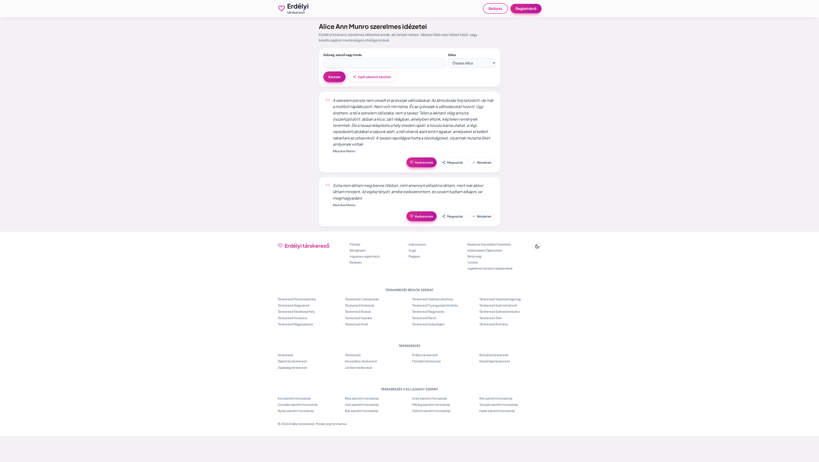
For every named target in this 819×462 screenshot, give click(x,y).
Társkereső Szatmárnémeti (498, 305)
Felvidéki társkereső (426, 361)
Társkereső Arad (356, 324)
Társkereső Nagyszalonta (295, 324)
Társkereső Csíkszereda (362, 299)
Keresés (334, 77)
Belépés (495, 8)
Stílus (452, 55)
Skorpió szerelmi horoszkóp (498, 404)
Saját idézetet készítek (372, 76)
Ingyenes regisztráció (365, 256)
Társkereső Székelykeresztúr (499, 311)
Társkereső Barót (424, 318)
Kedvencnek (421, 162)
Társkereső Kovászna (292, 318)
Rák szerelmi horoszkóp (495, 398)
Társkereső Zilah (490, 318)
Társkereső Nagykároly (428, 311)
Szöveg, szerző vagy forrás (342, 55)
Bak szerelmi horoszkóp (361, 411)
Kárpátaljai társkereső (494, 361)
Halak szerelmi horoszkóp (497, 411)
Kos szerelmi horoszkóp (294, 398)
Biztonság (474, 256)
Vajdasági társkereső (292, 367)
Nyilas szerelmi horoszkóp (296, 411)
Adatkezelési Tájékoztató (484, 250)
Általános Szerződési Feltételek (489, 244)
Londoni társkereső (358, 367)
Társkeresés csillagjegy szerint (409, 389)
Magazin (414, 256)
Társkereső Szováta (358, 318)
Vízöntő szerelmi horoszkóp (431, 411)
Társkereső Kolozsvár (359, 305)
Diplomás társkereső (292, 361)
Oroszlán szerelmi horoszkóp (298, 404)
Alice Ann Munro (344, 151)
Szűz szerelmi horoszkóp (362, 404)
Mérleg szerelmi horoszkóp (431, 404)
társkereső (285, 355)
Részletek (481, 162)
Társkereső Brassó (358, 311)
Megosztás (452, 162)
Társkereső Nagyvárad (293, 305)
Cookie (472, 262)
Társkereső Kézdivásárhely (296, 311)
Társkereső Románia (493, 324)
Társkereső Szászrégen (428, 324)
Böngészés (357, 250)
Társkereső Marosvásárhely (297, 299)
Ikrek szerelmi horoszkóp (429, 398)
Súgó (412, 250)
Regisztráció (526, 8)
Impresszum (417, 244)
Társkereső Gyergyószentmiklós (435, 305)
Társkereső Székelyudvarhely (432, 299)
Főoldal (355, 244)
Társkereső (353, 355)
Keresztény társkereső (361, 361)
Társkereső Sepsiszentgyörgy (500, 299)
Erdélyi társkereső (425, 355)
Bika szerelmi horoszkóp (362, 398)
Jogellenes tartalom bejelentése (490, 268)
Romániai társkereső (493, 355)
